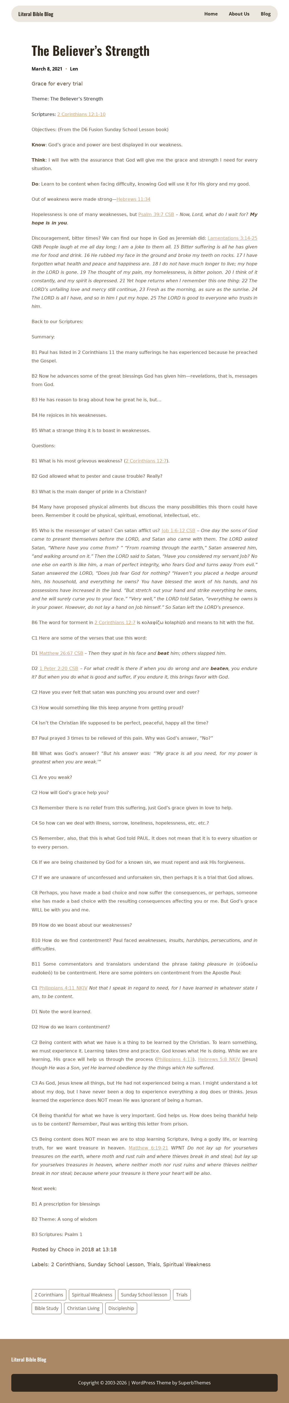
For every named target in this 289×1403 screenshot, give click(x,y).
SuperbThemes (194, 1383)
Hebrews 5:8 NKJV (219, 1059)
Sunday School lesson (144, 1295)
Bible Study (46, 1308)
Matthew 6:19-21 (148, 1148)
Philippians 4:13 (175, 1059)
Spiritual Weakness (92, 1295)
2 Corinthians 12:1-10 (81, 114)
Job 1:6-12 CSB (178, 530)
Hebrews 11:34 (133, 199)
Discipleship (121, 1308)
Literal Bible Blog (35, 13)
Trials (182, 1295)
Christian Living (83, 1308)
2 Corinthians (49, 1295)
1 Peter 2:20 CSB (59, 668)
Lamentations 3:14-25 (232, 238)
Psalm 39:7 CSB (156, 214)
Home (211, 14)
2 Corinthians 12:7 (146, 461)
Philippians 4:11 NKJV (63, 988)
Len (74, 69)
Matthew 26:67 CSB (61, 653)
